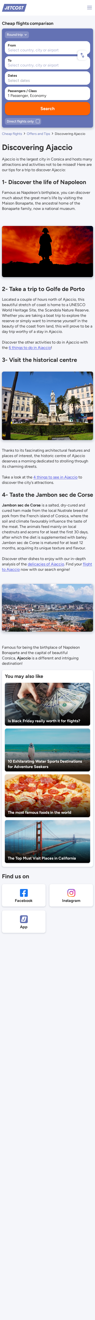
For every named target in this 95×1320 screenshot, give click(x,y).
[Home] (14, 7)
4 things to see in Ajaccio (55, 477)
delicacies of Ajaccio (46, 564)
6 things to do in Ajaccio (30, 347)
